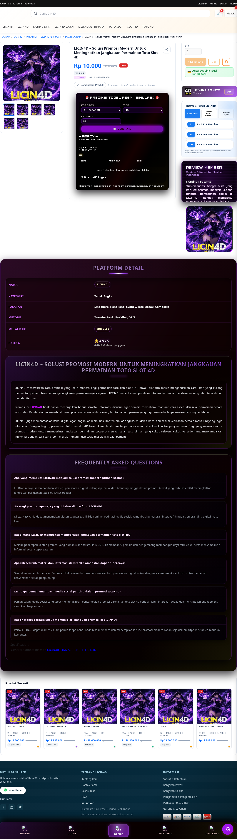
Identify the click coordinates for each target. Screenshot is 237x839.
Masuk (233, 3)
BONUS (25, 833)
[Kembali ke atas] (229, 820)
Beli (214, 61)
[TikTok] (20, 807)
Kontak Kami (89, 785)
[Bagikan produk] (167, 49)
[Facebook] (3, 807)
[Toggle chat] (227, 829)
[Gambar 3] (36, 110)
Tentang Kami (90, 779)
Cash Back (192, 114)
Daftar (223, 3)
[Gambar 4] (49, 110)
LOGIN (72, 833)
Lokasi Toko (88, 791)
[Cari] (35, 13)
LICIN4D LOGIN (64, 26)
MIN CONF (87, 116)
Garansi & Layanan (174, 808)
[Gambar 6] (23, 123)
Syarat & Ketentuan (174, 779)
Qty (187, 46)
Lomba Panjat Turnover (209, 114)
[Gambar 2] (23, 110)
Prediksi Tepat (226, 114)
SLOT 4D (132, 26)
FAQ (84, 796)
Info (229, 91)
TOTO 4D (147, 26)
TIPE (126, 105)
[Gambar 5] (9, 123)
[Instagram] (12, 807)
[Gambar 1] (9, 110)
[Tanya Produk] (226, 62)
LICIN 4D (23, 26)
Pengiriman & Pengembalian (180, 796)
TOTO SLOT (116, 26)
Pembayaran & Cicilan (176, 802)
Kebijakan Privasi (173, 785)
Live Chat (212, 833)
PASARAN (87, 105)
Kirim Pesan (15, 790)
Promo (213, 3)
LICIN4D (202, 3)
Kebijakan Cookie (173, 791)
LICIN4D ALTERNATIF (91, 26)
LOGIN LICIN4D (73, 36)
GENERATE (122, 129)
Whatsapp (165, 833)
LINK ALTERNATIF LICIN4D (78, 650)
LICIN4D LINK (41, 26)
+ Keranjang (195, 61)
